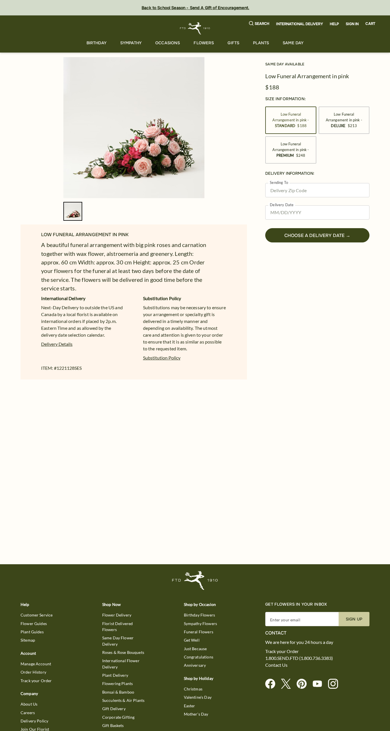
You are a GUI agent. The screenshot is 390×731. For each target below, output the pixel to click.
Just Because (195, 648)
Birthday (96, 42)
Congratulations (198, 656)
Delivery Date (281, 205)
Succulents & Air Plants (123, 700)
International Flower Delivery (121, 663)
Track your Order (36, 680)
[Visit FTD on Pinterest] (304, 684)
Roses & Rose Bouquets (123, 652)
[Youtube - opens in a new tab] (319, 684)
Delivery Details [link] (57, 344)
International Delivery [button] (299, 24)
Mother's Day (196, 714)
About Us (29, 704)
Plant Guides (32, 631)
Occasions (167, 42)
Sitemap (28, 640)
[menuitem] (96, 43)
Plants (261, 42)
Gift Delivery (114, 708)
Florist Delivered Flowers (117, 626)
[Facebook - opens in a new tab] (272, 684)
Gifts (233, 42)
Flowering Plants (117, 683)
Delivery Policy (34, 720)
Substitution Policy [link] (161, 357)
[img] (133, 127)
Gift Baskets (113, 725)
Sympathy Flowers (200, 623)
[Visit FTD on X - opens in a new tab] (288, 684)
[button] (259, 24)
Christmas (193, 688)
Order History (33, 672)
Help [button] (334, 24)
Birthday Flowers (199, 614)
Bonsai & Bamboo (118, 692)
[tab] (133, 127)
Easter (189, 705)
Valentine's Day (198, 697)
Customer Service (37, 614)
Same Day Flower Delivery (118, 640)
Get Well (192, 640)
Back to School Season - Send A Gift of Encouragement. (195, 7)
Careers (28, 712)
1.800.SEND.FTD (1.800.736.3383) (299, 658)
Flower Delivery (116, 614)
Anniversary (195, 665)
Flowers (204, 42)
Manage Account (36, 663)
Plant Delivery (115, 675)
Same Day (293, 42)
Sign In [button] (352, 24)
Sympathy (131, 42)
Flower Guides (34, 623)
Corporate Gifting (118, 717)
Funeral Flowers (198, 631)
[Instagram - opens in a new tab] (335, 684)
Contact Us (276, 665)
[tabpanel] (133, 127)
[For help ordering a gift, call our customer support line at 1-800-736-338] (195, 28)
